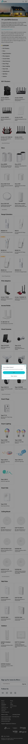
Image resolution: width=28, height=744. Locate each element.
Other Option (14, 376)
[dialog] (14, 372)
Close (24, 365)
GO (14, 372)
